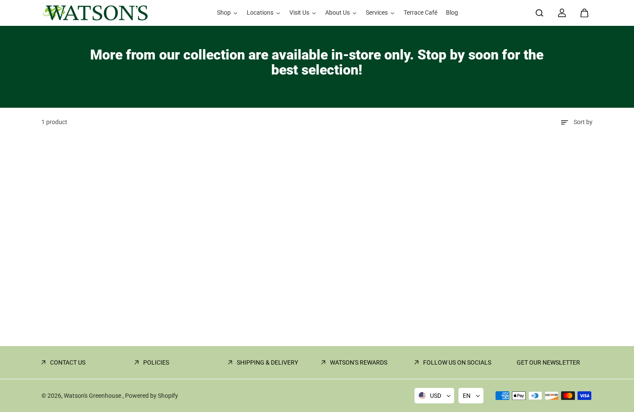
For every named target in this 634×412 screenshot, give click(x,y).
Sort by (583, 122)
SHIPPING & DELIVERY (267, 362)
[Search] (539, 13)
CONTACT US (67, 362)
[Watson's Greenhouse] (95, 12)
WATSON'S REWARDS (358, 362)
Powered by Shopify (151, 395)
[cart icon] (584, 13)
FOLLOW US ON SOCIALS (457, 362)
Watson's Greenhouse (93, 395)
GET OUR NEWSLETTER (548, 362)
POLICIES (156, 362)
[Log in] (562, 13)
